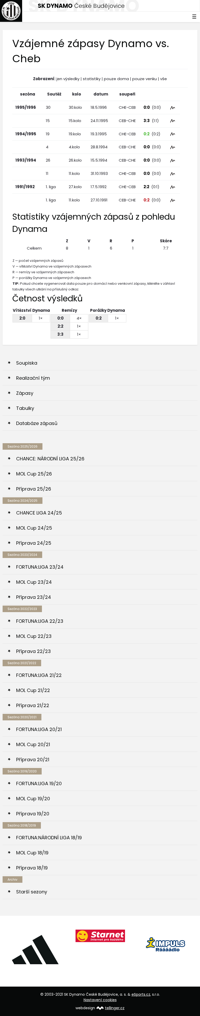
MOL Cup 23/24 (34, 582)
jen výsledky (68, 78)
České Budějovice (81, 6)
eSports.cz (141, 994)
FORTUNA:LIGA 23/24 (40, 567)
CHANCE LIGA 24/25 (39, 513)
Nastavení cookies (100, 999)
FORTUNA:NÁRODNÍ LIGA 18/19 (49, 837)
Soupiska (26, 363)
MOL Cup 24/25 (34, 528)
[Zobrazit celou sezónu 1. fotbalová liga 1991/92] (172, 186)
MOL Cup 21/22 (33, 690)
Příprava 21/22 (32, 705)
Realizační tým (33, 378)
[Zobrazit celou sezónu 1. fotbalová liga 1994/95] (172, 134)
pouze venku (144, 78)
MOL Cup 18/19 (32, 852)
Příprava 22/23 (33, 651)
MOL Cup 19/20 (33, 798)
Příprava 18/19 (32, 868)
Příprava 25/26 (33, 489)
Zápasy (24, 393)
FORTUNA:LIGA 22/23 (39, 621)
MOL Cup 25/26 (34, 474)
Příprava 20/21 (32, 759)
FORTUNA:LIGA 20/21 (39, 729)
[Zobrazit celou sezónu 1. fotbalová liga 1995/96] (172, 107)
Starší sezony (31, 891)
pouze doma (116, 78)
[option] (35, 949)
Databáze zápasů (37, 423)
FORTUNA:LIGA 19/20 (39, 783)
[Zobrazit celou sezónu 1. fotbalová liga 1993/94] (172, 160)
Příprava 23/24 (33, 597)
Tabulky (25, 408)
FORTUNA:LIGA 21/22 (39, 675)
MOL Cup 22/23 (34, 636)
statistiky (92, 78)
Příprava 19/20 (32, 813)
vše (163, 78)
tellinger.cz (114, 1008)
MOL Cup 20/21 (33, 744)
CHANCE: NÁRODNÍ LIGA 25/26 (50, 458)
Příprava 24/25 (33, 543)
